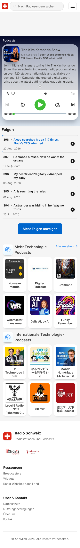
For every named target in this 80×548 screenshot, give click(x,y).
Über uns (9, 514)
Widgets (8, 478)
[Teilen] (7, 93)
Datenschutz (11, 503)
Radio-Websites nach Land (21, 483)
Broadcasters (12, 473)
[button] (45, 93)
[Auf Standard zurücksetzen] (22, 104)
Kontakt (8, 519)
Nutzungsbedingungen (18, 509)
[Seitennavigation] (73, 6)
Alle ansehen (65, 246)
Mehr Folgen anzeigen (40, 229)
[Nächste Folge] (72, 104)
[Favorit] (12, 93)
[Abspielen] (40, 104)
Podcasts (9, 40)
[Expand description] (40, 86)
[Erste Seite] (57, 104)
